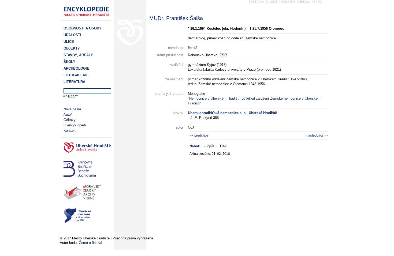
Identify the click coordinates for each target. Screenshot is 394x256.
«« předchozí (199, 135)
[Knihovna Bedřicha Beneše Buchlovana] (86, 169)
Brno (318, 1)
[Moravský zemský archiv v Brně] (86, 193)
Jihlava (304, 1)
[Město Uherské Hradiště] (86, 148)
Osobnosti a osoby (83, 28)
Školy (69, 62)
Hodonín (288, 1)
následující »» (317, 135)
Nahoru (195, 146)
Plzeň (272, 1)
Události (72, 35)
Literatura (74, 82)
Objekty (72, 48)
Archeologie (76, 68)
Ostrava (257, 1)
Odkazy (70, 120)
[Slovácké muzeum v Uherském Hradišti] (86, 216)
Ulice (69, 42)
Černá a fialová (90, 243)
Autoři (68, 114)
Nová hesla (72, 109)
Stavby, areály (78, 55)
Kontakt (70, 131)
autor (179, 127)
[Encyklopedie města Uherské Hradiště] (88, 18)
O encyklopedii (75, 125)
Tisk (223, 146)
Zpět (210, 146)
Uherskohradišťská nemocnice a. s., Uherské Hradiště (232, 113)
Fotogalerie (76, 75)
